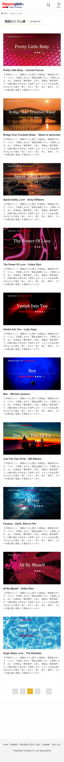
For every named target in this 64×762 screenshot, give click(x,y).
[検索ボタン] (48, 5)
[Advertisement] (32, 725)
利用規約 (14, 744)
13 (49, 691)
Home (5, 744)
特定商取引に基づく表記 (30, 744)
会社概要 (46, 744)
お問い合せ (56, 744)
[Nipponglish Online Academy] (13, 5)
